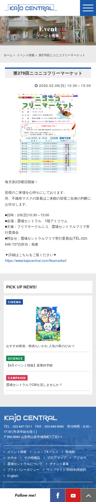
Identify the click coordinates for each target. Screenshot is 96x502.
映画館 (70, 451)
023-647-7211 (22, 426)
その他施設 (32, 457)
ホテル (12, 457)
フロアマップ (56, 457)
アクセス (80, 457)
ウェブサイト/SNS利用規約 (66, 469)
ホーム (8, 55)
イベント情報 (25, 55)
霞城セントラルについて (25, 463)
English (12, 475)
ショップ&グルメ (46, 451)
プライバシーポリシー (23, 469)
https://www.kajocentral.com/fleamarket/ (36, 260)
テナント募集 (59, 463)
